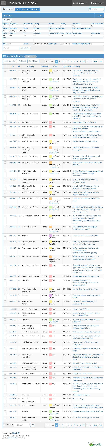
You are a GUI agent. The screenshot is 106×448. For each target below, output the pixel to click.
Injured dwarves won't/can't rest (85, 289)
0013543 (13, 325)
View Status (76, 24)
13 (19, 301)
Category (6, 28)
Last (100, 61)
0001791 (13, 122)
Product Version (54, 33)
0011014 (13, 156)
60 (19, 227)
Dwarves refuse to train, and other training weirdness (86, 148)
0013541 (13, 336)
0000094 (13, 171)
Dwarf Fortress (79, 3)
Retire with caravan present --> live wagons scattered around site (86, 257)
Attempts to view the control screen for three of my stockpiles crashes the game (88, 356)
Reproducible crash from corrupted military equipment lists (86, 157)
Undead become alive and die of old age (88, 411)
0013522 (13, 319)
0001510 (13, 295)
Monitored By (28, 24)
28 (19, 241)
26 (19, 179)
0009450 (13, 405)
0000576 (13, 301)
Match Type (52, 43)
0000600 (13, 88)
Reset (8, 20)
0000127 (13, 276)
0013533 (13, 383)
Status (25, 28)
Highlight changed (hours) (81, 43)
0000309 (13, 289)
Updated (66, 66)
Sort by (25, 43)
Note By (36, 24)
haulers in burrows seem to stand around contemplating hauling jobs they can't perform (86, 90)
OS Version (37, 33)
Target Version (77, 33)
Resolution (37, 28)
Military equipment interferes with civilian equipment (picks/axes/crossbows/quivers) (86, 250)
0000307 (13, 280)
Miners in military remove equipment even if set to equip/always (87, 337)
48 (19, 156)
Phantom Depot (79, 399)
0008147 (13, 256)
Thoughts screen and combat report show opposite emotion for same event (88, 406)
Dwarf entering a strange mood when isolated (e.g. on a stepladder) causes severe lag (87, 116)
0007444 (13, 207)
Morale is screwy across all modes (85, 235)
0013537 (13, 367)
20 (19, 113)
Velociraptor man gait (81, 395)
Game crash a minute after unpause (86, 332)
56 (19, 198)
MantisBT (15, 433)
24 (19, 171)
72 (19, 235)
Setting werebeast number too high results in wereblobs (86, 314)
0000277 (13, 227)
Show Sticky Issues (97, 24)
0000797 (13, 105)
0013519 (13, 411)
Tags (4, 38)
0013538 (13, 363)
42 (19, 147)
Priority (51, 24)
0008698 (13, 113)
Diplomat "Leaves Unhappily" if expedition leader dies (84, 302)
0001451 (13, 248)
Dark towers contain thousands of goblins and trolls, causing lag (86, 242)
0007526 (13, 241)
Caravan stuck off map (81, 309)
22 (19, 248)
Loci (51, 73)
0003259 (13, 126)
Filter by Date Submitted (57, 28)
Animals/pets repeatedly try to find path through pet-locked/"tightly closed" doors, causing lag (86, 107)
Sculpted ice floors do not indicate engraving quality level (86, 326)
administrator (12, 438)
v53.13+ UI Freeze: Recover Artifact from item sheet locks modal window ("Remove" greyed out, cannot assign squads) (88, 387)
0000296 (13, 216)
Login (18, 9)
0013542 (13, 348)
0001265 (13, 135)
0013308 (13, 313)
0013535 (13, 332)
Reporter (5, 24)
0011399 (13, 141)
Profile (5, 33)
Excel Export (33, 61)
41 (19, 126)
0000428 (13, 147)
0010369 (13, 192)
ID (13, 66)
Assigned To (14, 24)
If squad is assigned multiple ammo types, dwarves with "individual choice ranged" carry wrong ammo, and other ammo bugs (87, 269)
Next (95, 61)
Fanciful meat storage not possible (86, 417)
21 (19, 289)
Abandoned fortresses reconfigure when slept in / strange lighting (86, 187)
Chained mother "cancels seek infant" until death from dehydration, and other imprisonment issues (87, 81)
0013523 (13, 417)
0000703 (13, 79)
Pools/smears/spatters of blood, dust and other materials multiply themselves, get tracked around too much (87, 219)
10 (83, 61)
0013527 (13, 309)
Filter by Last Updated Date (81, 28)
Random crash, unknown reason (85, 363)
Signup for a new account (30, 9)
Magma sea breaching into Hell (84, 122)
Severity (63, 24)
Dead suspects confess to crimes (85, 141)
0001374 (13, 265)
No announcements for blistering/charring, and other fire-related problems (86, 282)
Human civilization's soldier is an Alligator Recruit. (85, 180)
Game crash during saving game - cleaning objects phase (85, 228)
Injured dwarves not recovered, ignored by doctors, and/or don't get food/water (88, 173)
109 (18, 162)
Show (4, 43)
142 (18, 216)
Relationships (95, 33)
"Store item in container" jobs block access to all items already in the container (86, 72)
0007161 (13, 235)
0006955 (13, 186)
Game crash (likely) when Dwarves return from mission (86, 193)
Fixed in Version (66, 33)
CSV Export (21, 61)
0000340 (13, 96)
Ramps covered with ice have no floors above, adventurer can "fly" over (87, 136)
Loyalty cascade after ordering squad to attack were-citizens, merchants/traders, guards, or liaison (88, 128)
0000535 (13, 162)
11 (87, 61)
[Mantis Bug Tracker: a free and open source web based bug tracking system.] (94, 444)
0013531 (13, 399)
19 (19, 105)
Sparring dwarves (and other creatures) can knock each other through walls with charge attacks (88, 209)
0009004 (13, 70)
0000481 (13, 198)
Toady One (54, 81)
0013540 (13, 342)
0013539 (13, 354)
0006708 (13, 179)
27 (19, 192)
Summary (76, 66)
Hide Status (13, 28)
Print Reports (10, 61)
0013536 (13, 373)
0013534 (13, 377)
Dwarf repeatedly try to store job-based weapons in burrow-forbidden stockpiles (88, 98)
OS (24, 33)
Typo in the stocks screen (82, 373)
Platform (12, 33)
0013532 (13, 395)
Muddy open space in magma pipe (86, 276)
